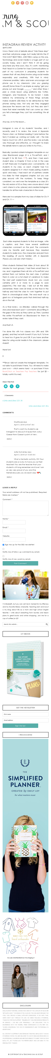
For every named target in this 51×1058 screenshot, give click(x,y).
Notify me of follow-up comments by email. (21, 552)
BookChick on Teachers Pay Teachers (20, 371)
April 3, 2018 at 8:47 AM (24, 424)
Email (6, 527)
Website (6, 536)
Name (6, 519)
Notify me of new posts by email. (17, 559)
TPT (24, 158)
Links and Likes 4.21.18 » (39, 406)
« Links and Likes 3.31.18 (12, 400)
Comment (8, 499)
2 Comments (9, 395)
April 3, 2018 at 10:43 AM (24, 454)
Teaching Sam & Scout (33, 1054)
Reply (9, 439)
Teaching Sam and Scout (26, 24)
